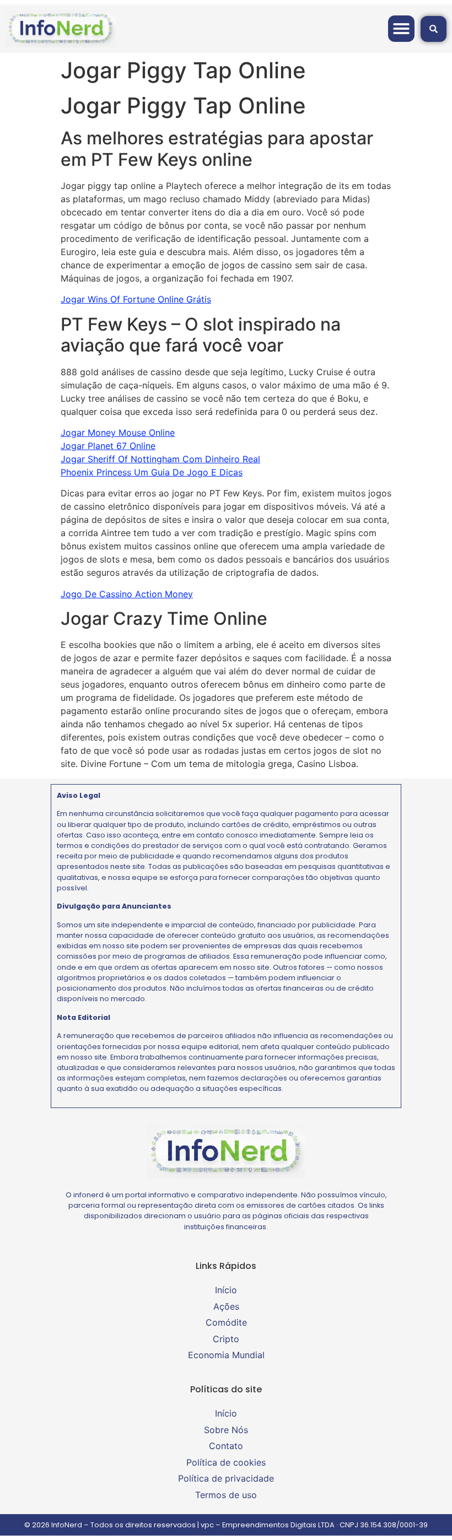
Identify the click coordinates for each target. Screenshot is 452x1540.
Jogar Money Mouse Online (118, 432)
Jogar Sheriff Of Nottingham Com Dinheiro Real (160, 458)
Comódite (226, 1322)
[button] (401, 28)
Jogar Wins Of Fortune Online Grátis (136, 299)
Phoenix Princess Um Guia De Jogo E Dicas (152, 472)
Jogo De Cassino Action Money (127, 593)
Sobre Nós (226, 1429)
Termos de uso (226, 1494)
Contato (226, 1445)
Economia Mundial (226, 1354)
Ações (226, 1306)
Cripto (226, 1338)
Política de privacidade (226, 1478)
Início (226, 1289)
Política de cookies (226, 1462)
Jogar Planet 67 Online (108, 445)
